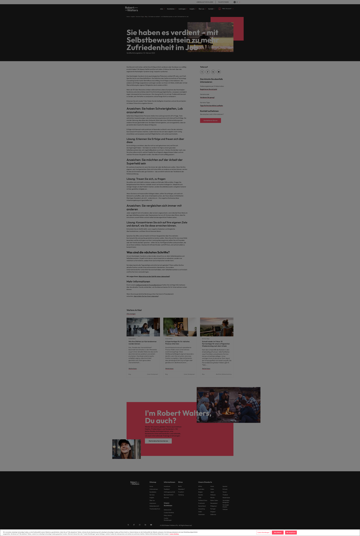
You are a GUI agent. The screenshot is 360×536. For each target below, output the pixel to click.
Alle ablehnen (278, 532)
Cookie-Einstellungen (263, 532)
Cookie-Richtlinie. (174, 534)
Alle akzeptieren (291, 532)
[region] (180, 532)
